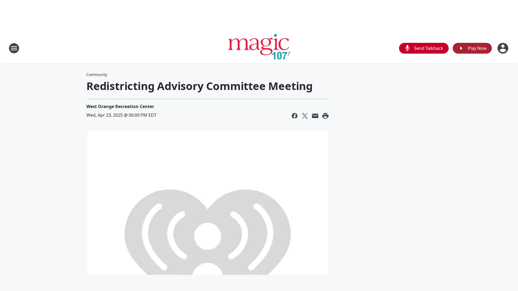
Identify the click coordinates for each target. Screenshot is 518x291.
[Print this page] (325, 116)
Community (96, 74)
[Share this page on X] (305, 116)
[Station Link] (259, 48)
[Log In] (503, 48)
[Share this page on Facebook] (294, 116)
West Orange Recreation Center (120, 106)
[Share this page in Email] (315, 116)
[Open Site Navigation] (14, 48)
